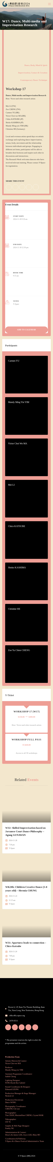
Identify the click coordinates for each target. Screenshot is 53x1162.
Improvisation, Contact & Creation (32, 73)
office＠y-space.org (17, 1015)
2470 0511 (13, 1021)
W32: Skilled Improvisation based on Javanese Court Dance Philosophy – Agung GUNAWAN (25, 831)
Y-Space (16, 304)
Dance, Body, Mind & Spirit (35, 65)
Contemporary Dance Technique (33, 80)
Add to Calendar (26, 330)
